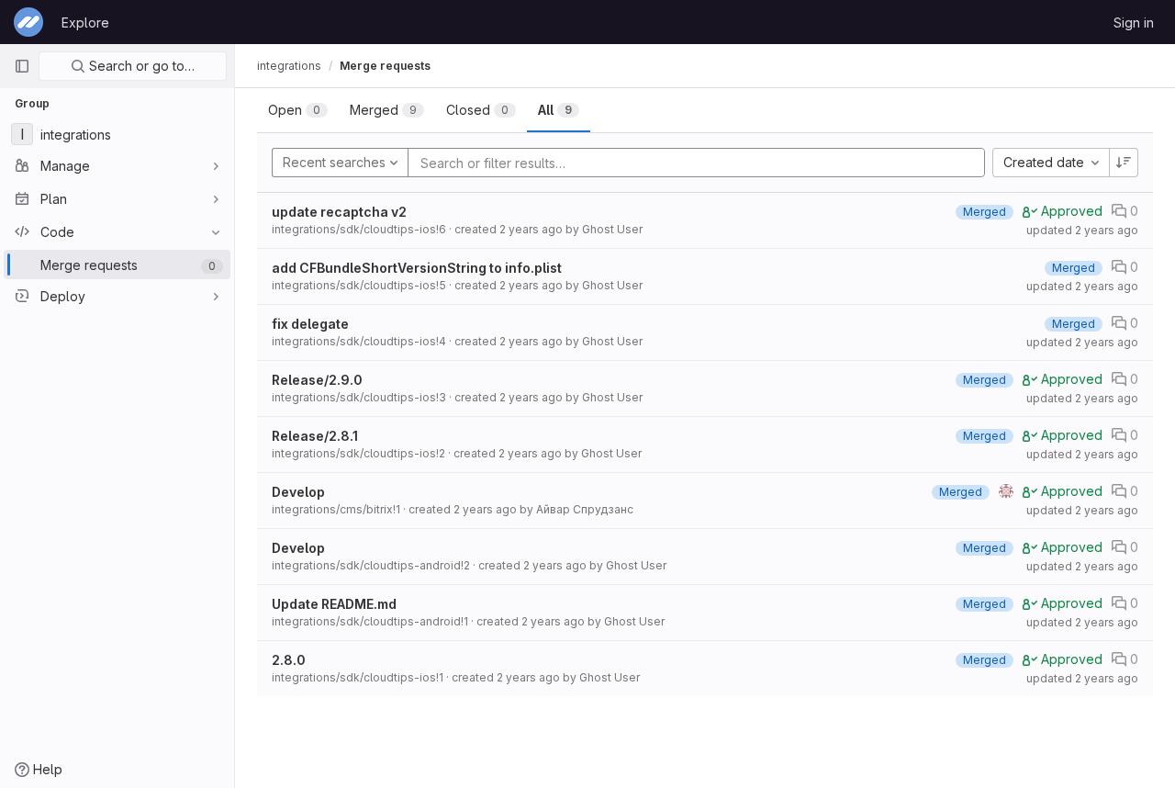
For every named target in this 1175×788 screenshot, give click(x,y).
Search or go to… (140, 65)
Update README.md (334, 604)
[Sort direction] (1123, 162)
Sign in (1133, 22)
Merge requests (385, 66)
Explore (85, 22)
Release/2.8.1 (315, 436)
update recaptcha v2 (339, 212)
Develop (298, 492)
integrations (289, 66)
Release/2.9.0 (317, 380)
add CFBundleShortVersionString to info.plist (417, 268)
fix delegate (310, 324)
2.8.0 (289, 660)
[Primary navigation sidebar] (22, 66)
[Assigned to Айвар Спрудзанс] (1006, 491)
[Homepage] (28, 22)
